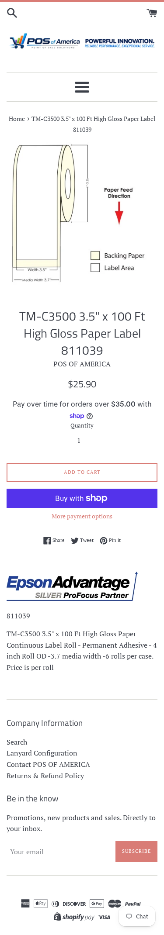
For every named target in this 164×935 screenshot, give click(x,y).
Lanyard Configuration (42, 753)
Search (17, 742)
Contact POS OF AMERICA (48, 764)
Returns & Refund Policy (45, 775)
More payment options (82, 516)
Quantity (82, 425)
